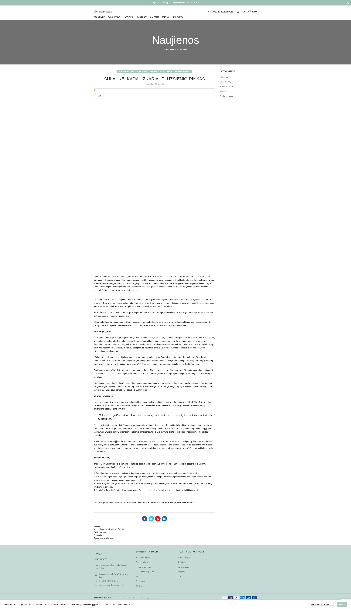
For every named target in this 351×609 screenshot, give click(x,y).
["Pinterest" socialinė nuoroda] (252, 7)
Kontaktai (140, 586)
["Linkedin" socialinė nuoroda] (255, 7)
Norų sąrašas (183, 567)
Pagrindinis (169, 49)
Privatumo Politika (143, 557)
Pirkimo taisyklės (143, 562)
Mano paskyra (184, 557)
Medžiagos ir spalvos (145, 572)
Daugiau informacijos (322, 604)
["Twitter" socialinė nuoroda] (248, 7)
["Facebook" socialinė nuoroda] (245, 7)
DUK (180, 576)
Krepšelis (182, 562)
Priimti (342, 604)
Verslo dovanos (183, 72)
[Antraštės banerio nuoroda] (171, 2)
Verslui (138, 576)
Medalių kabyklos (140, 72)
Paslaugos (140, 581)
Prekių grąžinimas (143, 567)
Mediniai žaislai (157, 72)
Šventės (169, 72)
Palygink (181, 572)
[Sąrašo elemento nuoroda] (112, 581)
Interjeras (182, 49)
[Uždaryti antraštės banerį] (347, 2)
